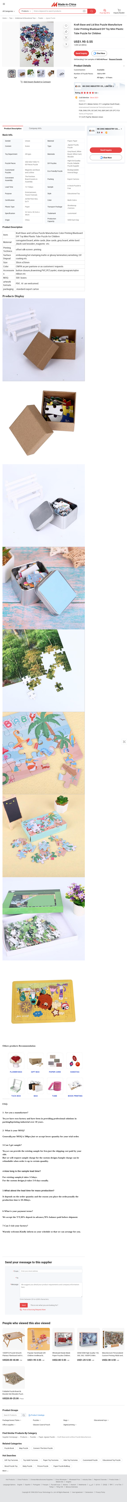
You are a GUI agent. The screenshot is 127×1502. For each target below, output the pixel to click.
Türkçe (51, 1487)
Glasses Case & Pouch (41, 1424)
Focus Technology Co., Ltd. (47, 1492)
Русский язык (55, 1485)
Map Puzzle (23, 1448)
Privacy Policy (100, 1492)
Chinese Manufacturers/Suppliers (41, 1479)
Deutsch (73, 1485)
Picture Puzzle (42, 1466)
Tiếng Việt (59, 1487)
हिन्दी (111, 1485)
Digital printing (69, 1424)
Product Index (114, 1479)
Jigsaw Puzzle (50, 18)
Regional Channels (100, 1479)
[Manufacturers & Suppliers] (63, 4)
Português (36, 1485)
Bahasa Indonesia (72, 1487)
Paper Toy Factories (50, 1460)
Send (24, 1305)
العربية (91, 1485)
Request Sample (115, 59)
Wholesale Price (74, 1479)
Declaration (89, 1492)
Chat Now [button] (100, 53)
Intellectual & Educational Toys (25, 18)
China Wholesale (61, 1479)
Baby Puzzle (27, 1466)
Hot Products (10, 1479)
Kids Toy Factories (71, 1460)
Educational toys (100, 1420)
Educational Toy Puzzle (111, 1460)
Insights (68, 1482)
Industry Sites (87, 1479)
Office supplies (8, 1424)
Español (27, 1485)
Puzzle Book (9, 1448)
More (4, 1471)
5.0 (98, 132)
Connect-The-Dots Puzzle (43, 1448)
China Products (22, 1479)
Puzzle (40, 18)
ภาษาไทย (118, 1485)
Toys (10, 18)
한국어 (98, 1485)
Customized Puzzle (90, 1460)
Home (4, 18)
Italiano (65, 1485)
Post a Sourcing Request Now (33, 1309)
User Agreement (77, 1492)
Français (45, 1485)
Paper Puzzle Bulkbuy (61, 1466)
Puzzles (36, 1420)
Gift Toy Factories (11, 1460)
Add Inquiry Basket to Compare (37, 81)
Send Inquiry (81, 53)
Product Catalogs (37, 1415)
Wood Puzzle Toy (10, 1466)
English (19, 1485)
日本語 (105, 1485)
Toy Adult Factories (30, 1460)
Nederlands (82, 1485)
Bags (65, 1420)
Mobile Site (59, 1482)
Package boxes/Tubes (10, 1420)
